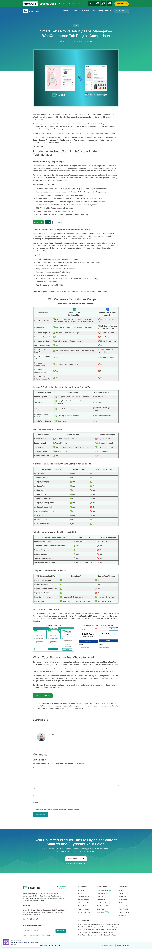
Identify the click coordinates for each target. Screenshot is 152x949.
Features (66, 11)
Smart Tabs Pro (39, 166)
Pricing (100, 11)
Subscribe (60, 930)
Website (35, 802)
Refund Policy (82, 863)
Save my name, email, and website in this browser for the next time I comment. (57, 809)
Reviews (76, 25)
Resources (85, 11)
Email (35, 795)
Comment (36, 768)
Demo (75, 11)
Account (108, 11)
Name (35, 788)
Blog (94, 11)
